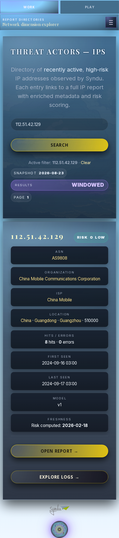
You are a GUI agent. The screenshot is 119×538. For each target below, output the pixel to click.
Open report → (60, 451)
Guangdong (45, 320)
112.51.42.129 (37, 236)
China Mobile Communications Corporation (59, 278)
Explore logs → (59, 477)
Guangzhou (70, 320)
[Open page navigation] (111, 22)
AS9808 (59, 258)
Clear (86, 162)
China (26, 320)
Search (59, 145)
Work (29, 7)
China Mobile (59, 299)
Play (90, 7)
